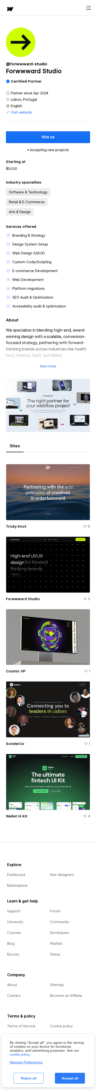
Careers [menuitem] (13, 996)
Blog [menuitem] (11, 943)
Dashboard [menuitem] (16, 875)
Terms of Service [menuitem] (21, 1026)
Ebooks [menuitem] (13, 954)
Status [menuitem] (55, 954)
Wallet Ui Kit (16, 816)
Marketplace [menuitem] (17, 885)
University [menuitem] (15, 922)
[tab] (15, 446)
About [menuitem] (12, 985)
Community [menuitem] (59, 922)
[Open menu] (88, 8)
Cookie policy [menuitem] (61, 1026)
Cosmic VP (16, 671)
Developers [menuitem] (59, 933)
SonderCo (15, 744)
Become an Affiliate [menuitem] (66, 996)
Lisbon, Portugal (24, 100)
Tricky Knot (16, 526)
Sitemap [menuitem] (57, 985)
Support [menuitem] (13, 911)
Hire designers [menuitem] (62, 875)
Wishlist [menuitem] (56, 943)
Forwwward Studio (23, 599)
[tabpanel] (48, 639)
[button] (48, 366)
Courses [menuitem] (14, 933)
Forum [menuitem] (55, 911)
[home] (10, 9)
